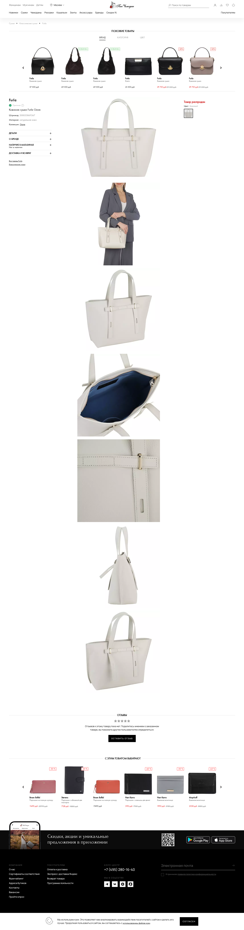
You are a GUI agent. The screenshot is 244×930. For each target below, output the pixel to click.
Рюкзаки (49, 12)
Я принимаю (191, 874)
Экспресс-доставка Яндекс (62, 874)
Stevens (71, 800)
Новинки (13, 12)
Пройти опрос (16, 896)
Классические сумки (28, 23)
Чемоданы (36, 12)
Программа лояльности (60, 883)
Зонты (73, 12)
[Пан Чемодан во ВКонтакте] (115, 884)
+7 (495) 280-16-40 (119, 869)
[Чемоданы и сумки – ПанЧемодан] (122, 5)
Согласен (189, 921)
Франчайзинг (16, 878)
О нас (12, 869)
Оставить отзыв (122, 738)
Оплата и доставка (57, 869)
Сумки (24, 12)
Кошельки (62, 12)
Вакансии (14, 892)
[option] (43, 67)
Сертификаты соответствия (24, 874)
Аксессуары (85, 12)
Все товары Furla (15, 161)
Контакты (14, 887)
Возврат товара (56, 878)
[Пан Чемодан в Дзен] (122, 884)
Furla (44, 23)
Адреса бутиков (17, 883)
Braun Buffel (41, 798)
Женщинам (15, 5)
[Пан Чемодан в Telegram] (107, 884)
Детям (39, 5)
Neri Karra (137, 798)
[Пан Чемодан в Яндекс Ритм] (130, 884)
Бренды (99, 12)
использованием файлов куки (136, 923)
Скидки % (111, 12)
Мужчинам (28, 5)
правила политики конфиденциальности (197, 874)
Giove (22, 124)
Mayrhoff (197, 798)
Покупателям (228, 12)
